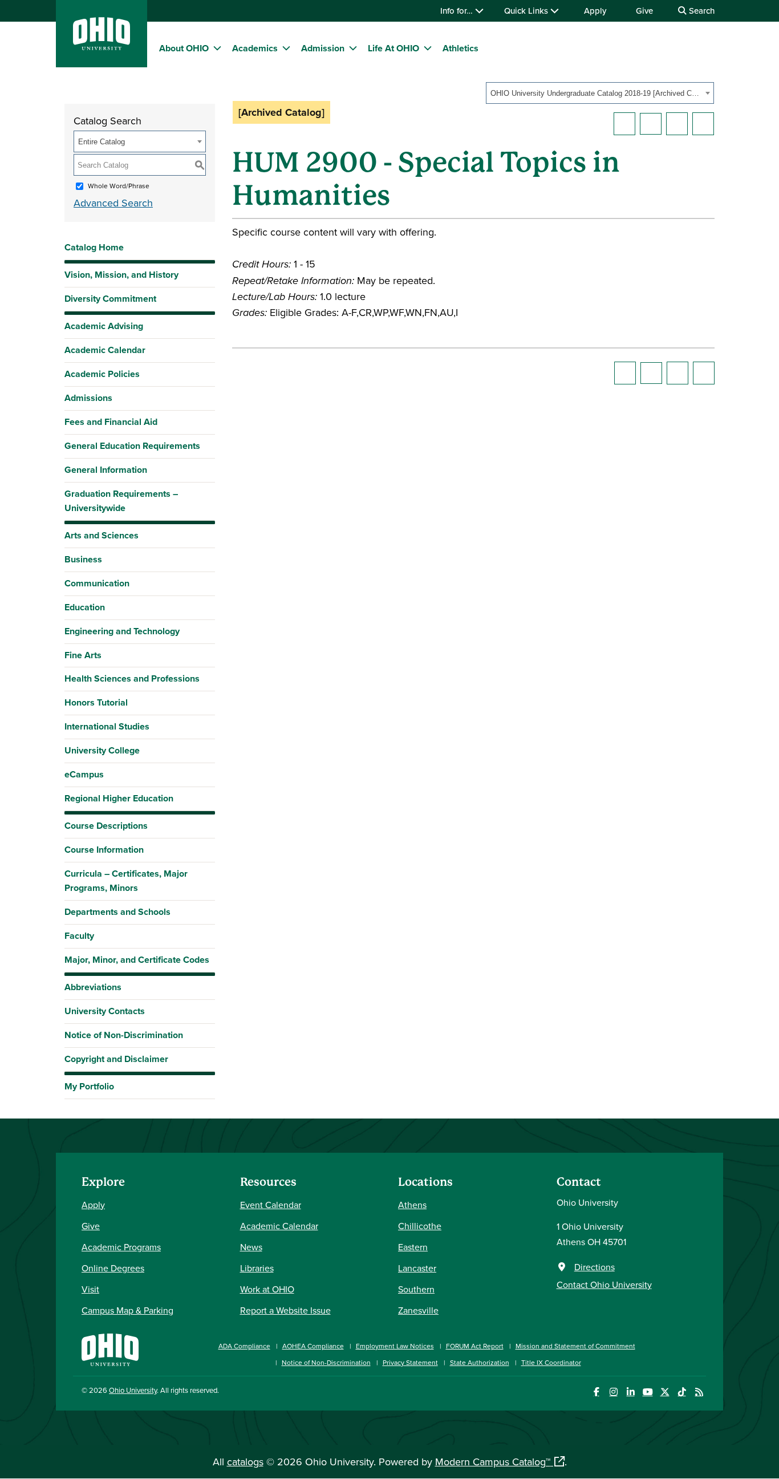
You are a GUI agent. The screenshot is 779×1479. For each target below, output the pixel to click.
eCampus (84, 774)
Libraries (257, 1268)
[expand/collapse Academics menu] (286, 48)
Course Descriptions (106, 825)
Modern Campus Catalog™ (492, 1461)
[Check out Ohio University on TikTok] (682, 1392)
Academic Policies (102, 373)
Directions (594, 1267)
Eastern (413, 1247)
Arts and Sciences (101, 535)
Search (701, 11)
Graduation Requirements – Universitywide (121, 500)
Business (83, 559)
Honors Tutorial (96, 702)
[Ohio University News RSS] (699, 1392)
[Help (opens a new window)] (703, 123)
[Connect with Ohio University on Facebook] (596, 1392)
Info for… (457, 11)
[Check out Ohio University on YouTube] (647, 1392)
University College (102, 750)
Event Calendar (270, 1204)
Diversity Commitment (110, 298)
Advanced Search (113, 203)
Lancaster (417, 1268)
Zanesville (418, 1310)
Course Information (104, 849)
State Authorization (479, 1362)
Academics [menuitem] (255, 48)
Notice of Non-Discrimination (123, 1035)
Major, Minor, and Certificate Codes (136, 959)
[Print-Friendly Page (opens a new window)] (677, 123)
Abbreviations (92, 987)
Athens (412, 1204)
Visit (90, 1289)
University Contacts (104, 1011)
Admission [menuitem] (322, 48)
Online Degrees (113, 1268)
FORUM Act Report (475, 1346)
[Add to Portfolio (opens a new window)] (624, 123)
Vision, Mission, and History (121, 274)
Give (644, 11)
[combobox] (600, 93)
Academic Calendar (104, 349)
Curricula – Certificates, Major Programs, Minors (126, 880)
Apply (595, 11)
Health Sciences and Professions (132, 678)
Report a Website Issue (285, 1310)
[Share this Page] (651, 124)
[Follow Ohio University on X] (665, 1392)
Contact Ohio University (604, 1284)
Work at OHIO (267, 1289)
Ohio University (133, 1390)
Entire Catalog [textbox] (101, 141)
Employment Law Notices (395, 1346)
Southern (416, 1289)
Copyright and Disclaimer (116, 1058)
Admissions (88, 397)
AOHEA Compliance (313, 1346)
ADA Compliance (244, 1346)
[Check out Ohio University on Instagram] (613, 1392)
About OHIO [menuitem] (184, 48)
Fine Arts (83, 655)
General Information (105, 469)
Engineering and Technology (122, 631)
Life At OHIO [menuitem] (393, 48)
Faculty (79, 935)
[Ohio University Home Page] (110, 1349)
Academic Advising (103, 326)
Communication (96, 583)
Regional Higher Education (118, 798)
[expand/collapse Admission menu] (353, 48)
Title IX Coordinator (551, 1362)
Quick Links (527, 11)
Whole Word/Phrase (118, 186)
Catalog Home (94, 247)
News (251, 1247)
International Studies (106, 726)
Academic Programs (121, 1247)
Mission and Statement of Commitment (575, 1346)
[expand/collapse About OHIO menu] (217, 48)
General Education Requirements (132, 445)
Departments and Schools (117, 911)
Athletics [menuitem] (460, 48)
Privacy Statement (410, 1362)
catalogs (245, 1461)
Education (84, 607)
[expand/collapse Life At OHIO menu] (427, 48)
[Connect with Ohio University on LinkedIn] (630, 1392)
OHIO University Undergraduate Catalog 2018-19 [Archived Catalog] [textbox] (596, 93)
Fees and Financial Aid (110, 421)
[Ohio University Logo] (101, 46)
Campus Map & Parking (127, 1310)
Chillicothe (419, 1225)
